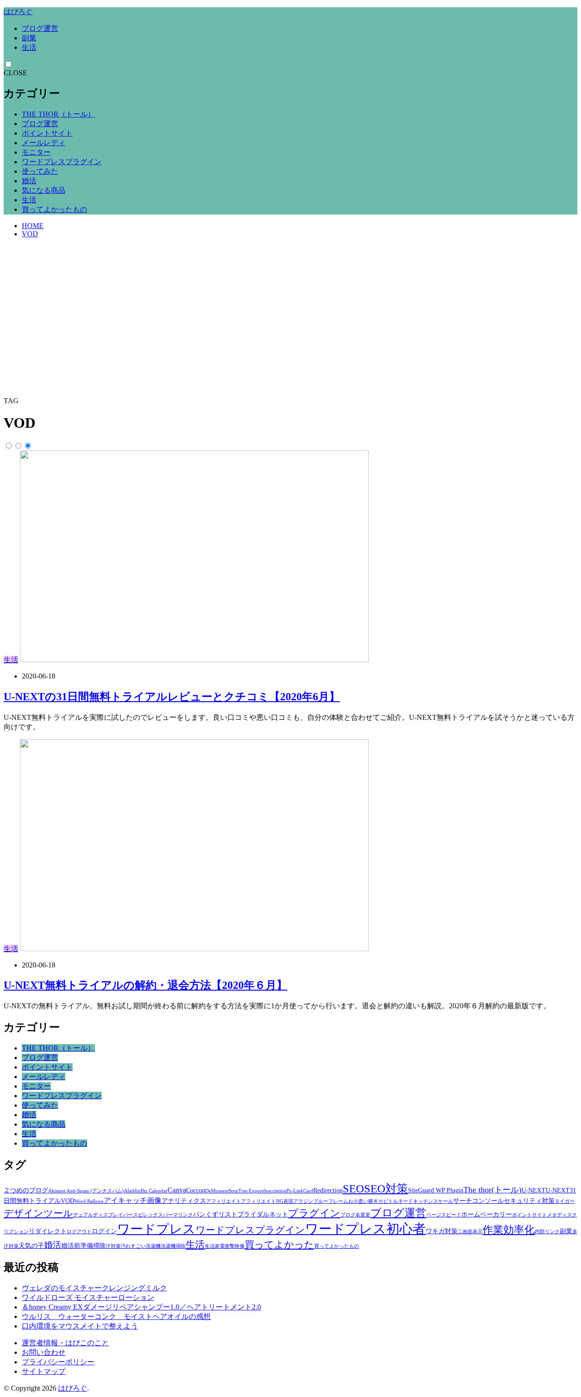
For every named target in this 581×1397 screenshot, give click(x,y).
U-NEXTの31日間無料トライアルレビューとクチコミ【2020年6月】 (172, 697)
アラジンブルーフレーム (320, 1201)
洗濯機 (153, 1246)
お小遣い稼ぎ (363, 1201)
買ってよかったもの (54, 209)
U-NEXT (534, 1190)
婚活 (29, 181)
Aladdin (132, 1190)
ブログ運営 (40, 28)
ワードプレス (156, 1229)
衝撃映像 (235, 1246)
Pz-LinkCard (299, 1190)
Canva (176, 1190)
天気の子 (31, 1245)
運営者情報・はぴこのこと (65, 1343)
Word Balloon (88, 1201)
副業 (29, 38)
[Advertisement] (290, 328)
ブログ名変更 (355, 1214)
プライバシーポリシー (58, 1362)
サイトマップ (43, 1371)
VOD (30, 234)
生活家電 (215, 1246)
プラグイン (314, 1213)
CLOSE (15, 73)
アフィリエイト (223, 1201)
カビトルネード (395, 1201)
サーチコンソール (478, 1200)
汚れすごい (133, 1246)
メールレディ (43, 143)
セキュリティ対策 (529, 1200)
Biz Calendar (154, 1190)
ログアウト (79, 1231)
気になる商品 (43, 190)
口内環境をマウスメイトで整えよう (80, 1326)
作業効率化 (509, 1230)
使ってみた (40, 171)
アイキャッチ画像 (132, 1200)
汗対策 (113, 1246)
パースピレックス (143, 1214)
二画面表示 (470, 1231)
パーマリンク (178, 1214)
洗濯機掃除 (173, 1246)
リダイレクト (48, 1231)
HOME (33, 226)
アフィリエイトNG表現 (267, 1201)
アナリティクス (184, 1200)
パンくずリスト (215, 1214)
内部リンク (547, 1231)
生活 (29, 47)
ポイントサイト (47, 133)
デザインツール (38, 1213)
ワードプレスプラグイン (62, 162)
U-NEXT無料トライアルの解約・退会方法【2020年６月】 (145, 985)
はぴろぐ (18, 11)
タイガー (565, 1201)
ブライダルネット (262, 1214)
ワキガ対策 (442, 1231)
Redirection (328, 1190)
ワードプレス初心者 (365, 1228)
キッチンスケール (433, 1201)
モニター (36, 152)
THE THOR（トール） (58, 114)
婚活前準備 (77, 1245)
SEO (353, 1188)
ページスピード (443, 1214)
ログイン (104, 1231)
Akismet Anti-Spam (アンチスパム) (86, 1190)
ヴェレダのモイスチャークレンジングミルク (94, 1288)
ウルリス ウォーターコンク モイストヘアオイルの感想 (116, 1316)
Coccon (195, 1190)
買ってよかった (279, 1245)
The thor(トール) (492, 1189)
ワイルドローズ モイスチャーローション (88, 1297)
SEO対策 (386, 1188)
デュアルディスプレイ (98, 1214)
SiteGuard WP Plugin (435, 1190)
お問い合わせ (43, 1352)
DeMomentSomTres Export (234, 1190)
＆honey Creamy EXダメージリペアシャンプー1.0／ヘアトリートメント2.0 (141, 1307)
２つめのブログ (26, 1190)
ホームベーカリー (486, 1214)
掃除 (99, 1245)
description (274, 1190)
